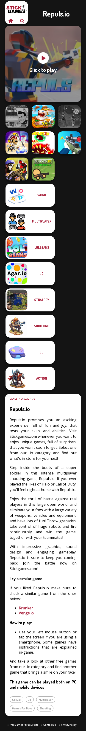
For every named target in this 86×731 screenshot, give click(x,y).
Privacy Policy (68, 724)
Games (13, 398)
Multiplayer (46, 699)
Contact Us (49, 724)
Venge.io (26, 612)
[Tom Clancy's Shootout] (17, 169)
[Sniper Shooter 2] (69, 142)
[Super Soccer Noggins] (17, 116)
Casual (25, 398)
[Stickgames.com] (11, 20)
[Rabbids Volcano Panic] (43, 116)
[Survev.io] (43, 169)
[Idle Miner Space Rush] (17, 142)
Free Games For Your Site (24, 724)
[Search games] (22, 20)
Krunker (26, 607)
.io (33, 398)
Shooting (45, 708)
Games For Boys (22, 708)
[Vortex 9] (69, 116)
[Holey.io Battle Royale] (43, 142)
